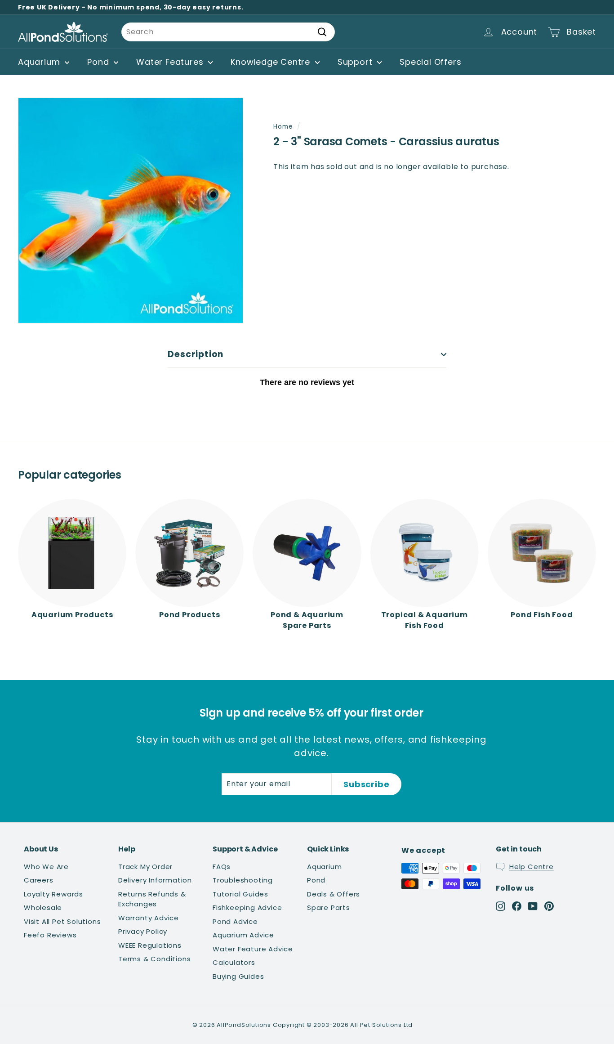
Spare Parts (328, 907)
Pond (99, 61)
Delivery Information (155, 880)
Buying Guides (238, 976)
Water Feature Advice (253, 949)
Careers (38, 880)
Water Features (171, 61)
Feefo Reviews (50, 935)
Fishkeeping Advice (247, 907)
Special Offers (430, 61)
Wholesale (43, 907)
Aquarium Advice (243, 935)
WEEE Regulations (150, 945)
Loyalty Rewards (53, 894)
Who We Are (46, 866)
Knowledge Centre (272, 61)
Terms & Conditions (154, 958)
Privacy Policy (142, 931)
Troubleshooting (243, 880)
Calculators (234, 962)
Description (195, 354)
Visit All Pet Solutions (62, 921)
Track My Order (145, 866)
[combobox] (228, 31)
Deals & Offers (333, 894)
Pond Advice (235, 921)
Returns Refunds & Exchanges (152, 899)
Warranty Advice (148, 918)
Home (283, 126)
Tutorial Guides (240, 894)
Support (356, 61)
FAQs (222, 866)
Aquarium (40, 61)
